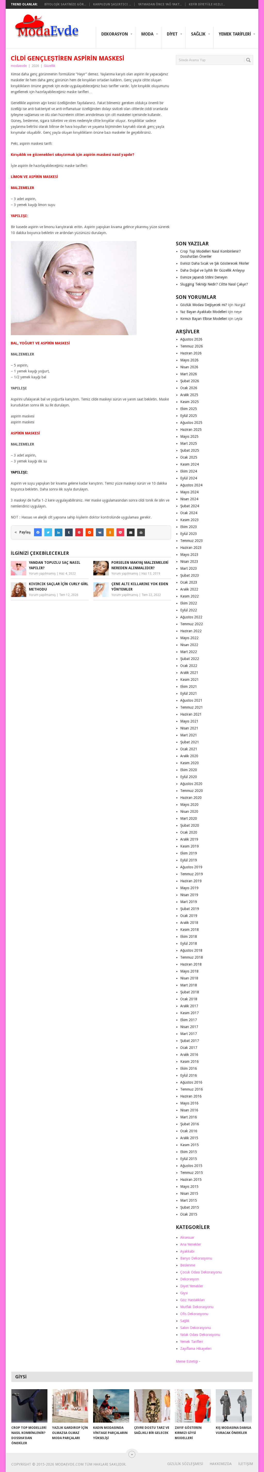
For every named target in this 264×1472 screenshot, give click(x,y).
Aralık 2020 (189, 756)
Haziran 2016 (191, 1096)
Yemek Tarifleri (235, 34)
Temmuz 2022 (191, 624)
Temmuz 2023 (191, 541)
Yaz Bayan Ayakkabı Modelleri (203, 312)
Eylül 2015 (188, 1159)
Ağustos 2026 (191, 339)
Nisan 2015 (189, 1193)
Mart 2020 (188, 818)
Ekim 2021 (188, 686)
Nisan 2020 (189, 811)
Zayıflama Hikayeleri (195, 1348)
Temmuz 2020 (191, 791)
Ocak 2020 (188, 832)
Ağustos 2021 (191, 700)
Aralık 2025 (189, 395)
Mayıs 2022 (189, 638)
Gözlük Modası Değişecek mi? (203, 305)
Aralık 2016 (189, 1054)
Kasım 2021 (189, 679)
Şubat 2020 (189, 825)
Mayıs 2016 (189, 1103)
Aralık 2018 (189, 923)
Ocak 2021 (188, 749)
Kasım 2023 (189, 520)
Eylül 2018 (188, 943)
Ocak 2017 (188, 1048)
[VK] (100, 532)
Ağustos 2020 (191, 784)
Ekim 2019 (188, 853)
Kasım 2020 (189, 763)
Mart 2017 (188, 1034)
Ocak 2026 (188, 388)
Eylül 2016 (188, 1075)
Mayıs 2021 (189, 721)
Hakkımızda (221, 1464)
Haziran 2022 (191, 631)
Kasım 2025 (189, 402)
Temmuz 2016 (191, 1089)
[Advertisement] (214, 155)
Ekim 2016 (188, 1068)
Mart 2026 (188, 374)
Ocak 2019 (188, 916)
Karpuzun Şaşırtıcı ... (112, 4)
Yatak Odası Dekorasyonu (200, 1335)
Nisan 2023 (189, 561)
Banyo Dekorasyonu (196, 1258)
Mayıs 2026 (189, 360)
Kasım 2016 (189, 1061)
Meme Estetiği (187, 1361)
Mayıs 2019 (189, 888)
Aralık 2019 (189, 839)
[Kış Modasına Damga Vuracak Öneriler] (234, 1406)
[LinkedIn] (58, 532)
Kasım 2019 (189, 846)
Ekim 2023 (188, 527)
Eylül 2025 (188, 416)
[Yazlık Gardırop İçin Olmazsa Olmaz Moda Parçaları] (70, 1406)
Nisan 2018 (189, 978)
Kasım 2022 (189, 596)
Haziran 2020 (191, 798)
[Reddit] (89, 532)
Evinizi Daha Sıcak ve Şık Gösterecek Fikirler (214, 263)
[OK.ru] (110, 532)
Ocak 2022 (188, 666)
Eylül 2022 (188, 610)
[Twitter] (48, 532)
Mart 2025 (188, 443)
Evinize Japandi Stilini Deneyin (203, 277)
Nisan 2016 (189, 1110)
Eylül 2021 (188, 693)
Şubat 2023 (189, 575)
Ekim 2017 (188, 1020)
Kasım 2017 (189, 1013)
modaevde (19, 66)
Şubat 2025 (189, 450)
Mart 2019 (188, 902)
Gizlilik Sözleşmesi (185, 1464)
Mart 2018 (188, 985)
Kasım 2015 (189, 1145)
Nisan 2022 (189, 645)
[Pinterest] (79, 532)
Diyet (172, 34)
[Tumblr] (69, 532)
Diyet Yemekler (191, 1286)
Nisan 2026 (189, 367)
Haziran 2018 (191, 964)
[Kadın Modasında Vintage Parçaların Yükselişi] (111, 1406)
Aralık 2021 (189, 673)
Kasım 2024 (189, 464)
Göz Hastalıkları (192, 1300)
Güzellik (49, 66)
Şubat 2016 (189, 1124)
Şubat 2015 (189, 1207)
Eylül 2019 (188, 860)
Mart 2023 (188, 568)
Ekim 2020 (188, 770)
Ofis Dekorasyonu (194, 1314)
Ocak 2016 (188, 1131)
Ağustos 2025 (191, 423)
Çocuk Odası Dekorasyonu (201, 1272)
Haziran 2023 (191, 548)
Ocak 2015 (188, 1214)
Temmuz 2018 (191, 957)
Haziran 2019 (191, 881)
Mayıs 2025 (189, 436)
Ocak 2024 (188, 513)
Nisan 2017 (189, 1027)
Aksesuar (187, 1237)
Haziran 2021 (191, 714)
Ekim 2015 (188, 1152)
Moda (147, 34)
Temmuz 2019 (191, 874)
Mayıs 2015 (189, 1186)
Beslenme (187, 1265)
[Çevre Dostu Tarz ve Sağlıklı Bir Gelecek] (152, 1406)
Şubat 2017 (189, 1041)
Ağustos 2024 (191, 485)
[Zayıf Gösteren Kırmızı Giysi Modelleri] (193, 1406)
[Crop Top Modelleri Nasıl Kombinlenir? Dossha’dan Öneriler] (29, 1406)
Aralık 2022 (189, 589)
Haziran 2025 (191, 429)
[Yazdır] (141, 532)
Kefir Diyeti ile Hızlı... (207, 4)
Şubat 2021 (189, 742)
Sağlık (198, 34)
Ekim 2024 (188, 471)
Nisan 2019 (189, 895)
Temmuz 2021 (191, 707)
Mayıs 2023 (189, 554)
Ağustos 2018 (191, 950)
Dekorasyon (114, 34)
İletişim (245, 1464)
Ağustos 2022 (191, 617)
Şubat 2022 (189, 659)
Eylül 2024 (188, 478)
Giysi (184, 1293)
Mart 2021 (188, 735)
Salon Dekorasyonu (195, 1328)
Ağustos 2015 (191, 1166)
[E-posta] (131, 532)
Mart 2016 (188, 1117)
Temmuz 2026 (191, 346)
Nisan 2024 (189, 499)
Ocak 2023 (188, 582)
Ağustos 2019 (191, 867)
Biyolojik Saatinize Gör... (65, 4)
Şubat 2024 (189, 506)
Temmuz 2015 (191, 1173)
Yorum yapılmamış (42, 573)
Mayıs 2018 (189, 971)
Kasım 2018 (189, 929)
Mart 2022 (188, 652)
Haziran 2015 (191, 1179)
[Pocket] (120, 532)
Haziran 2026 (191, 353)
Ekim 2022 (188, 603)
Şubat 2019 (189, 909)
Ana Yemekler (190, 1244)
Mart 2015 (188, 1200)
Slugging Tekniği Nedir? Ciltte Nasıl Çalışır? (214, 284)
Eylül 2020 (188, 777)
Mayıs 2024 (189, 492)
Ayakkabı (187, 1251)
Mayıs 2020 (189, 804)
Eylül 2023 (188, 534)
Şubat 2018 (189, 992)
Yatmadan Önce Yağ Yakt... (160, 4)
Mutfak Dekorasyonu (196, 1307)
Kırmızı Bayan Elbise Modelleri (203, 319)
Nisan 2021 (189, 728)
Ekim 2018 (188, 936)
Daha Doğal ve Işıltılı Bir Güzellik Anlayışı (212, 270)
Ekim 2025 (188, 409)
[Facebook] (38, 532)
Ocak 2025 (188, 457)
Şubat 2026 (189, 381)
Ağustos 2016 (191, 1082)
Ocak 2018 (188, 999)
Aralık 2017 (189, 1006)
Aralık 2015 (189, 1138)
